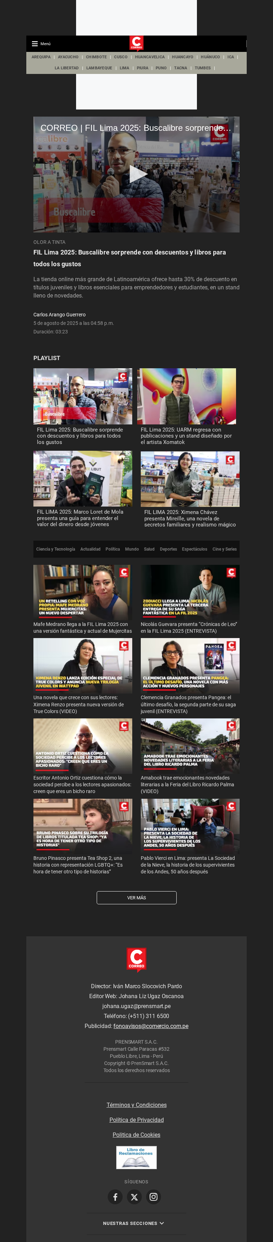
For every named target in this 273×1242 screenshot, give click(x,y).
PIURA (142, 68)
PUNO (161, 68)
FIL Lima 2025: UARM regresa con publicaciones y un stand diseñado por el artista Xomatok (186, 436)
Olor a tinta (49, 242)
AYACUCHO (68, 57)
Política (113, 549)
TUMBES (203, 68)
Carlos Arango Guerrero (59, 314)
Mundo (132, 549)
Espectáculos (194, 549)
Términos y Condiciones (137, 1105)
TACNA (180, 68)
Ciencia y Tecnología (55, 549)
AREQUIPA (41, 57)
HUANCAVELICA (150, 57)
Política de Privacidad (136, 1120)
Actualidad (90, 549)
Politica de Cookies (136, 1134)
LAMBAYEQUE (99, 68)
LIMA (124, 68)
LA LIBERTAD (67, 68)
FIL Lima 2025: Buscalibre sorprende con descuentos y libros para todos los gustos (80, 436)
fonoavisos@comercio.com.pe (150, 1026)
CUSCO (120, 57)
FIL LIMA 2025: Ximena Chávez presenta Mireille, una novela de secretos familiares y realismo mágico (190, 518)
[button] (136, 174)
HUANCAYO (182, 57)
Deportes (168, 549)
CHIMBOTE (96, 57)
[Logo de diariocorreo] (136, 44)
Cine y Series (225, 549)
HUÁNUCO (210, 57)
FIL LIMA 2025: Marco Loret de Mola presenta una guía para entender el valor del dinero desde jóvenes (80, 518)
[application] (136, 174)
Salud (149, 549)
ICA (231, 57)
